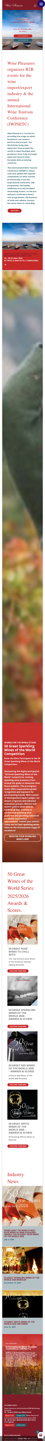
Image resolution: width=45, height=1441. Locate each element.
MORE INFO (33, 1382)
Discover (14, 210)
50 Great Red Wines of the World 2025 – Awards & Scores (22, 1068)
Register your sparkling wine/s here (22, 838)
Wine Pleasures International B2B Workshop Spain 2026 (21, 254)
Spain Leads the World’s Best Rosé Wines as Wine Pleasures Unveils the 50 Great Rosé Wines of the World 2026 (21, 1233)
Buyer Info (10, 1415)
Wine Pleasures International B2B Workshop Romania (22, 1409)
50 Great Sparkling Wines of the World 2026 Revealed (21, 1278)
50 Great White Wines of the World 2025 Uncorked (19, 1323)
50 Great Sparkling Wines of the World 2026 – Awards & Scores (22, 1014)
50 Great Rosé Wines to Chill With (19, 951)
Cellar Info (21, 1415)
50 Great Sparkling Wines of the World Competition (19, 750)
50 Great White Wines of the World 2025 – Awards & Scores (20, 1128)
